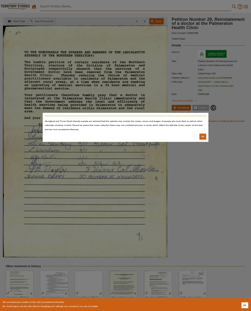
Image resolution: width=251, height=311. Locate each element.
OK (202, 136)
